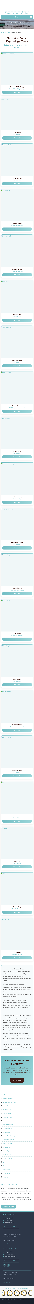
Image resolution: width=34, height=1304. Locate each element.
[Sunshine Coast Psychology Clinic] (17, 5)
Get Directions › (6, 1244)
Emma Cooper (7, 1128)
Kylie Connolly (7, 1158)
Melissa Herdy (7, 1117)
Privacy (5, 1302)
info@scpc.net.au (9, 1222)
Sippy (18, 14)
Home (2, 32)
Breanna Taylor (7, 1154)
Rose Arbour (7, 1132)
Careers (5, 1177)
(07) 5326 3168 (9, 1220)
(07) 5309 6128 (9, 1218)
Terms (9, 1302)
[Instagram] (8, 1265)
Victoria (5, 1166)
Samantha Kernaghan (10, 1136)
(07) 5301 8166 (9, 1254)
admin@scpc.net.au (10, 1256)
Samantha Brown (8, 1139)
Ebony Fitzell (7, 1147)
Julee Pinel (6, 1106)
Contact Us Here (8, 1206)
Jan (4, 1162)
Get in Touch (17, 1080)
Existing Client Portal (13, 12)
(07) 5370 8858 (9, 1252)
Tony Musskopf (8, 1125)
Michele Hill (6, 1121)
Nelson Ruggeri (8, 1143)
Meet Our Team (8, 1098)
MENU (16, 17)
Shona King (6, 1169)
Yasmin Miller (7, 1113)
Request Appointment (12, 1226)
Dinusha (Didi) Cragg (9, 1102)
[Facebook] (4, 1265)
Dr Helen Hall (7, 1110)
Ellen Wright (7, 1151)
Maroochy (24, 14)
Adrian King (6, 1173)
